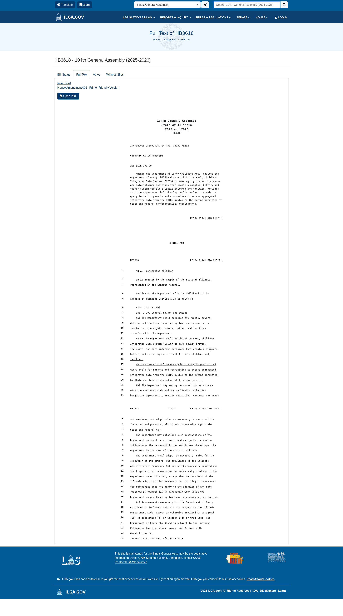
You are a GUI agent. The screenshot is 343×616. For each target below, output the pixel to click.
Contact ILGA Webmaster (131, 562)
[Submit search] (284, 4)
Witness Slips (115, 74)
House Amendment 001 (72, 87)
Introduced (64, 83)
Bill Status (63, 74)
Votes (96, 74)
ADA (255, 590)
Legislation (170, 39)
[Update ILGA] (205, 4)
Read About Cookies (261, 579)
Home (156, 39)
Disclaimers (268, 590)
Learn (282, 590)
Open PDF (70, 96)
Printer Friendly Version (104, 87)
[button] (136, 17)
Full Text (81, 74)
